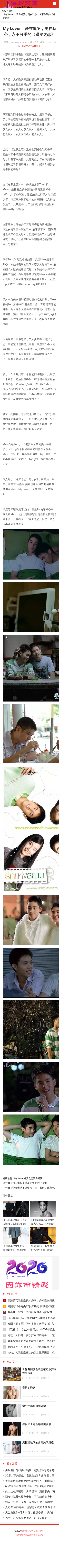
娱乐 (11, 10)
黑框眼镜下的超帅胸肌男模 (38, 1442)
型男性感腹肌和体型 (34, 1406)
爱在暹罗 (37, 1178)
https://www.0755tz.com (29, 1534)
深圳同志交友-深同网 (33, 1530)
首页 (4, 10)
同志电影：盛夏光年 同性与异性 (30, 1182)
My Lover (19, 1178)
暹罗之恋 (28, 1178)
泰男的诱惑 (28, 1387)
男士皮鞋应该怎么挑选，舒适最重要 (26, 1518)
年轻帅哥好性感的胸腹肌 (36, 1424)
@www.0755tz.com (31, 45)
